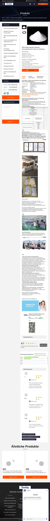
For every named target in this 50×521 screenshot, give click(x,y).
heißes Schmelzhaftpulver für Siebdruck (31, 436)
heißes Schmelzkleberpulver (28, 434)
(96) (10, 36)
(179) (9, 60)
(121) (9, 76)
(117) (8, 63)
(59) (8, 66)
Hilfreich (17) (33, 421)
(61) (8, 69)
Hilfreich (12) (33, 379)
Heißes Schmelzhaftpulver (16, 17)
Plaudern (43, 4)
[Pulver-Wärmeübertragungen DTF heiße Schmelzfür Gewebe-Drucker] (36, 461)
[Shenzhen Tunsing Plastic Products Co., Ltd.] (9, 4)
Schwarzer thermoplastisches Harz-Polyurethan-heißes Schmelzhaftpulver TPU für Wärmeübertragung (13, 471)
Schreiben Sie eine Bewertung (43, 346)
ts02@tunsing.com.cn (31, 0)
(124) (10, 41)
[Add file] (24, 519)
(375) (10, 57)
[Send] (47, 519)
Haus (3, 17)
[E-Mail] (8, 93)
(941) (11, 28)
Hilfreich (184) (34, 401)
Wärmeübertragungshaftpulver (29, 439)
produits (7, 17)
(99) (10, 72)
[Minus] (47, 490)
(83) (11, 53)
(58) (9, 49)
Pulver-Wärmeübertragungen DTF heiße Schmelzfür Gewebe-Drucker (35, 471)
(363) (9, 32)
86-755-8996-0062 (44, 0)
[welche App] (4, 93)
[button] (8, 463)
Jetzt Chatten (10, 97)
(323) (10, 45)
